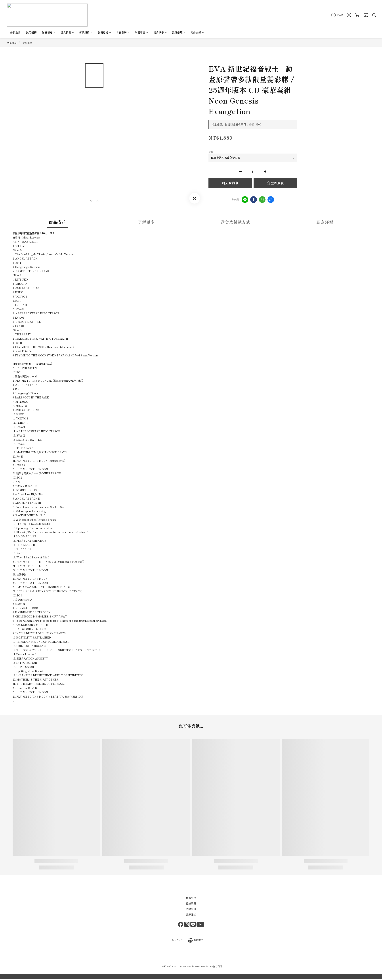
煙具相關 (66, 32)
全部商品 (12, 42)
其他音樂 (196, 32)
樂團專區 (140, 32)
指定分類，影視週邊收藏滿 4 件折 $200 (236, 124)
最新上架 (15, 32)
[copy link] (270, 199)
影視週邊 (103, 32)
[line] (245, 199)
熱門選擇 (31, 32)
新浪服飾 (84, 32)
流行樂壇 (177, 32)
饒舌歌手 (158, 32)
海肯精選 (47, 32)
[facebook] (253, 199)
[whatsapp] (262, 199)
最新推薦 (27, 42)
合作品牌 (121, 32)
